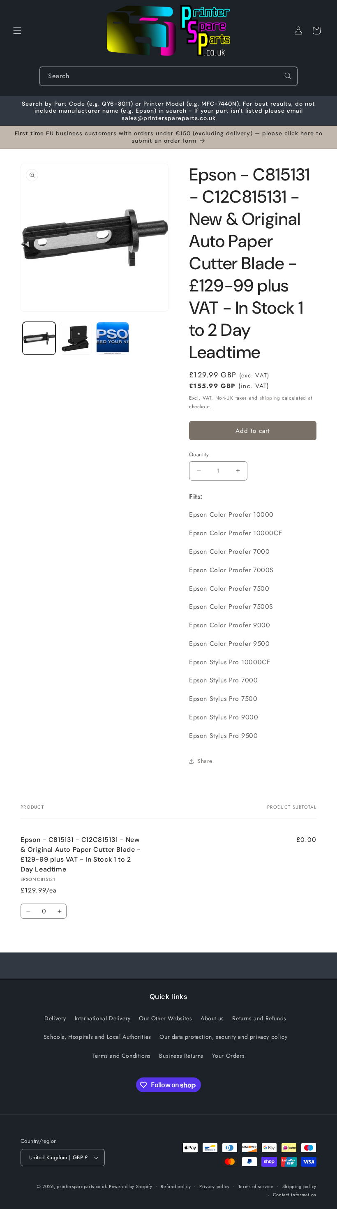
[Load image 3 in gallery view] (112, 338)
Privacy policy (214, 1186)
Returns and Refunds (259, 1018)
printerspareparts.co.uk (82, 1186)
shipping (270, 398)
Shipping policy (299, 1186)
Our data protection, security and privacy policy (223, 1037)
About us (212, 1018)
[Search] (288, 76)
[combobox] (168, 76)
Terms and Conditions (121, 1056)
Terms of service (256, 1186)
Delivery (55, 1018)
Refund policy (176, 1186)
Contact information (294, 1194)
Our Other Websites (165, 1018)
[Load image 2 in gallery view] (76, 338)
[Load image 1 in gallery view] (39, 338)
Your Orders (228, 1056)
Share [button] (204, 761)
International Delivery (103, 1018)
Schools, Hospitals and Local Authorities (97, 1037)
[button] (17, 30)
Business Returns (181, 1056)
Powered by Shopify (130, 1186)
